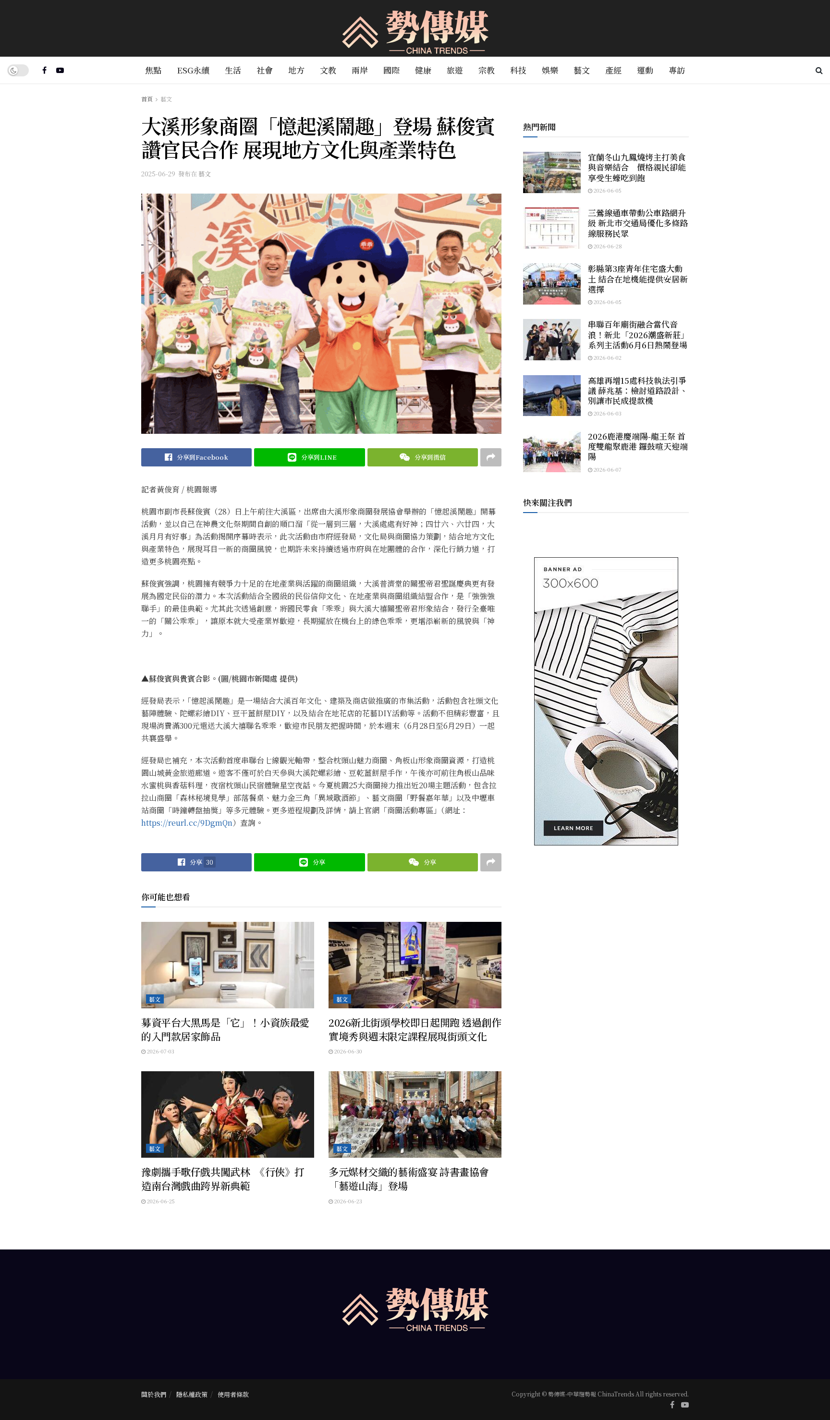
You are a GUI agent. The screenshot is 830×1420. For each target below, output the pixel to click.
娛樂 (550, 70)
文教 (328, 70)
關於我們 (153, 1394)
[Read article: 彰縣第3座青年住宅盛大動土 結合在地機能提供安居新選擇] (552, 284)
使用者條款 (233, 1394)
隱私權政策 (192, 1394)
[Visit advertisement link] (606, 701)
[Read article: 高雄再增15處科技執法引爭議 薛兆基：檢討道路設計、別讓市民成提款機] (552, 395)
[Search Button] (819, 70)
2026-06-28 (607, 246)
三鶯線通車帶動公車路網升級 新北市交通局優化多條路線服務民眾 (638, 223)
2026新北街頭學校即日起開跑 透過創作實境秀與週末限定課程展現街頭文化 (415, 1029)
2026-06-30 (347, 1051)
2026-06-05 (607, 190)
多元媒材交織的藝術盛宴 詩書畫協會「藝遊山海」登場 (409, 1178)
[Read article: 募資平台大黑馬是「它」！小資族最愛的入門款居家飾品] (227, 965)
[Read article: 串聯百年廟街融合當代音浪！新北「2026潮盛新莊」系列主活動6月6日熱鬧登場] (552, 339)
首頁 (147, 99)
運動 (645, 70)
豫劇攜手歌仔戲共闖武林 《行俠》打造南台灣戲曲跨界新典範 (223, 1178)
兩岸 (360, 70)
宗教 (486, 70)
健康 (423, 70)
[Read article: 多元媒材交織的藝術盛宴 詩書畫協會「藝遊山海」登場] (415, 1114)
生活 (233, 70)
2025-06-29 (158, 173)
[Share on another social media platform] (490, 457)
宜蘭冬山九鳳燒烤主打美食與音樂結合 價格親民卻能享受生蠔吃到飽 (637, 167)
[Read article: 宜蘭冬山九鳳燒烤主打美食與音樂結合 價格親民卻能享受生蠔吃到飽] (552, 172)
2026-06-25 (160, 1201)
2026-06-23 (347, 1201)
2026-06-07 (607, 469)
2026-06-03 (607, 413)
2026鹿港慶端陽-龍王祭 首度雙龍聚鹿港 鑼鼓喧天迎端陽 (638, 446)
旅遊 (455, 70)
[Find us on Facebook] (44, 70)
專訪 (677, 70)
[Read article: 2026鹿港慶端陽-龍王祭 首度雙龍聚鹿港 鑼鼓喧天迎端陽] (552, 451)
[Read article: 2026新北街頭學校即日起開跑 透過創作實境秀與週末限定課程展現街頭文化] (415, 965)
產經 (613, 70)
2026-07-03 (160, 1051)
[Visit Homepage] (415, 28)
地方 (296, 70)
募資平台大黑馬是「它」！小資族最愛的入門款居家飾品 (225, 1029)
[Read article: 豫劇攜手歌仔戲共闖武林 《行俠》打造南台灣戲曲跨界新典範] (227, 1114)
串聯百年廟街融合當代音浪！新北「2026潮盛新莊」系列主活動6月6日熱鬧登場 (638, 334)
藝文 (582, 70)
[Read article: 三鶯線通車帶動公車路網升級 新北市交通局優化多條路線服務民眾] (552, 228)
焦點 (153, 70)
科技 (518, 70)
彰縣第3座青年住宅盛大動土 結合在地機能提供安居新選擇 (638, 278)
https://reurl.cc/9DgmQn (186, 822)
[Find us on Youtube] (60, 70)
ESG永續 (193, 70)
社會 (264, 70)
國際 (391, 70)
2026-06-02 (607, 357)
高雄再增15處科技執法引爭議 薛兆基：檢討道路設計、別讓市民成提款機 (638, 390)
